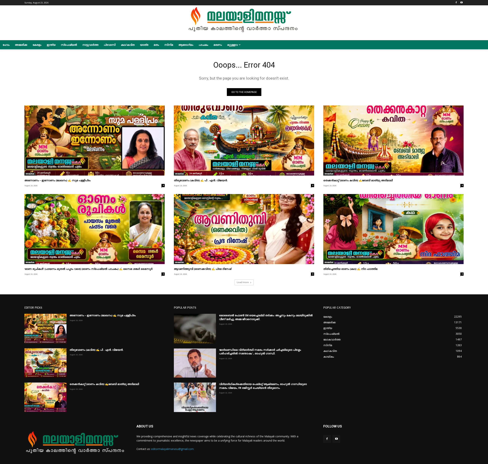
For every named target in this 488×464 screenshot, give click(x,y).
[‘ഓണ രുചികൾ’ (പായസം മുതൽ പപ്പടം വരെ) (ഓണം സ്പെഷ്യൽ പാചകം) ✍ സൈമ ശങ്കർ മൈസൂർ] (94, 229)
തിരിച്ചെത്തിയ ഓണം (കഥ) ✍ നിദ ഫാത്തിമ (350, 269)
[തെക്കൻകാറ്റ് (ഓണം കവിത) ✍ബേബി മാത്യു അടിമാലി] (393, 140)
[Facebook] (456, 3)
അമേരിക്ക (30, 174)
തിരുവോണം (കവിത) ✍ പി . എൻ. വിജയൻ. (201, 180)
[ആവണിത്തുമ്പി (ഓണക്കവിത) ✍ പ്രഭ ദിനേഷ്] (244, 229)
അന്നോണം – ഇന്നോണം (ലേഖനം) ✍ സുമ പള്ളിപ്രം (57, 180)
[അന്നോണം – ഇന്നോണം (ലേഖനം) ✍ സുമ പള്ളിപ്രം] (94, 140)
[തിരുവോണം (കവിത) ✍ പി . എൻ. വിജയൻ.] (244, 140)
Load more (243, 282)
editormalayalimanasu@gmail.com (172, 449)
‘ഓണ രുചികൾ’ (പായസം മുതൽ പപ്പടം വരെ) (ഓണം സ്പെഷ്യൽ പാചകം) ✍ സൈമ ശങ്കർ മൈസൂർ (88, 269)
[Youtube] (461, 3)
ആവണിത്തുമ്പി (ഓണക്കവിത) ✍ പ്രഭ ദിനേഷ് (202, 269)
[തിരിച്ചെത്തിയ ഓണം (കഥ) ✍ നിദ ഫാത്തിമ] (393, 229)
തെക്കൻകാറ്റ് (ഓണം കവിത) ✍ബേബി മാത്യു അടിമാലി (358, 180)
